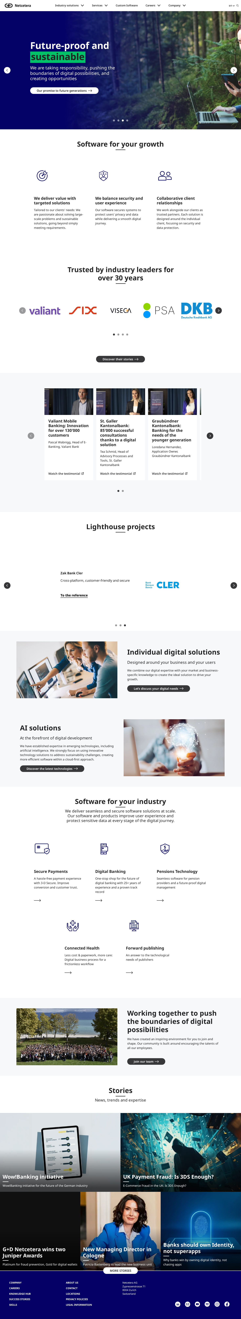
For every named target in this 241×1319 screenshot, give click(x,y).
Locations (73, 1293)
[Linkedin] (177, 1304)
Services (97, 5)
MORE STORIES (120, 1271)
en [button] (230, 5)
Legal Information (79, 1304)
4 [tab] (127, 120)
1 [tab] (114, 120)
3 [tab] (123, 120)
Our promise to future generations (62, 91)
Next (234, 70)
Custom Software (127, 5)
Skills (13, 1304)
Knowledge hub (20, 1293)
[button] (44, 310)
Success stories (19, 1299)
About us (72, 1282)
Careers (150, 5)
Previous (7, 70)
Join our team (143, 1061)
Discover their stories (118, 359)
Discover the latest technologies (49, 769)
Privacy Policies (77, 1299)
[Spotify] (207, 1304)
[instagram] (217, 1304)
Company (175, 5)
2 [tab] (118, 120)
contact (72, 1288)
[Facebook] (227, 1304)
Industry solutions (67, 5)
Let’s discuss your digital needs (156, 689)
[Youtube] (197, 1304)
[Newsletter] (187, 1304)
